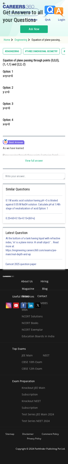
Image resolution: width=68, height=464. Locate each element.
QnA (47, 19)
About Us (27, 281)
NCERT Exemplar (32, 329)
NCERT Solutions (32, 316)
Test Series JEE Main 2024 (38, 414)
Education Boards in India (38, 336)
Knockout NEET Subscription (31, 404)
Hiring (44, 281)
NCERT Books (30, 323)
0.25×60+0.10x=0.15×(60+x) (21, 218)
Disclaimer (28, 434)
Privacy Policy (34, 438)
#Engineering (12, 51)
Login (61, 19)
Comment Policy (50, 434)
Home (33, 19)
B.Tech (26, 303)
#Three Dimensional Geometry (41, 51)
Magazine (28, 288)
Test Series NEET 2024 (36, 421)
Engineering (21, 39)
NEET (46, 355)
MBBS (44, 303)
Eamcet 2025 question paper (21, 264)
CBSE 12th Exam (32, 368)
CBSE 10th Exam (32, 362)
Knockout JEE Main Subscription (33, 391)
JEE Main (27, 355)
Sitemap (9, 434)
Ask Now (34, 29)
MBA (25, 309)
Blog (45, 288)
